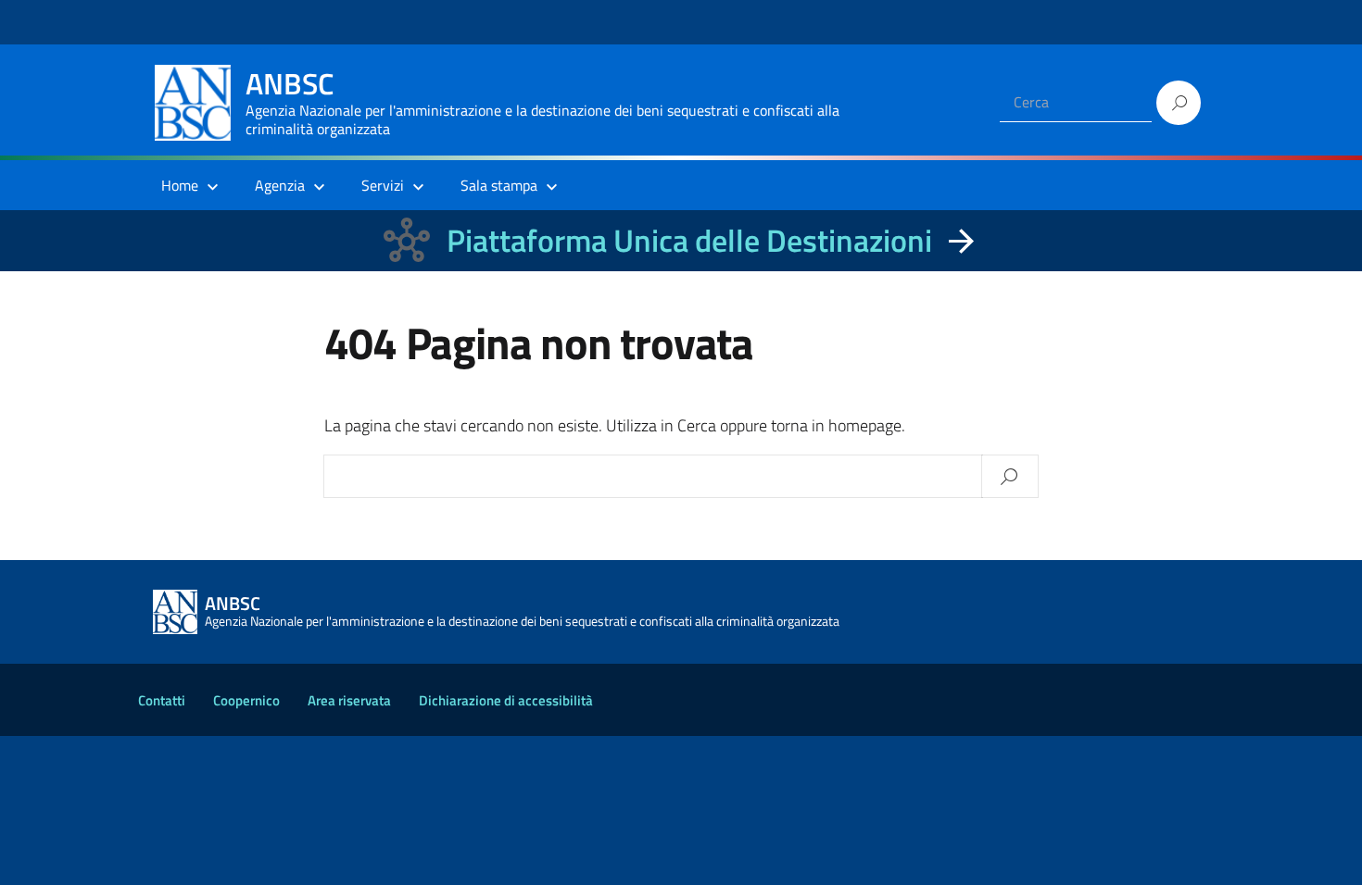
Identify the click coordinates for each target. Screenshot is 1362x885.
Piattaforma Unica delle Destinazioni (689, 240)
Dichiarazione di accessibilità (506, 700)
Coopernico (246, 700)
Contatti (161, 700)
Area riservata (349, 700)
